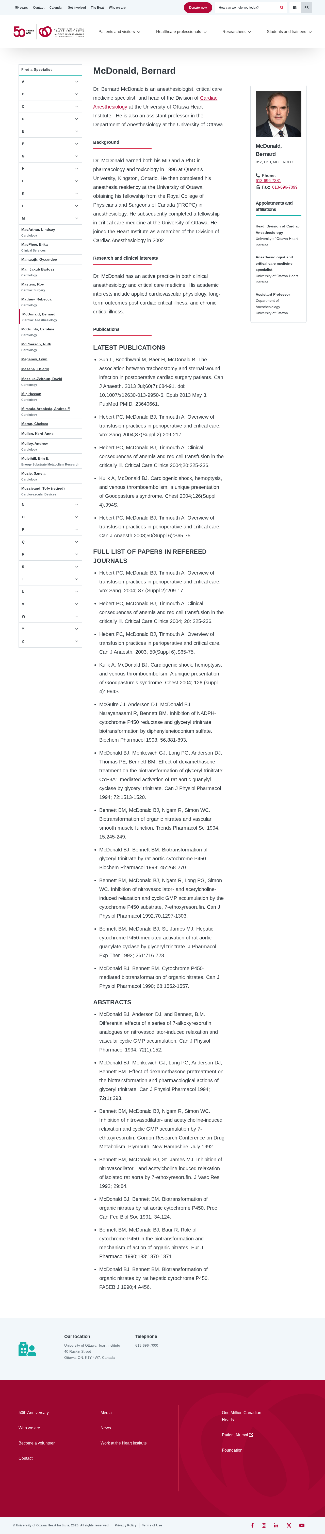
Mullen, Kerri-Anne (37, 434)
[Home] (51, 32)
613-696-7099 (285, 187)
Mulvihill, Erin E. (35, 458)
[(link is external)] (253, 1525)
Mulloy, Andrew (34, 443)
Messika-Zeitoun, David (41, 379)
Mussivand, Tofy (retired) (43, 488)
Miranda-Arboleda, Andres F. (45, 409)
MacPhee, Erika (34, 244)
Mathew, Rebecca (36, 299)
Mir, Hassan (31, 394)
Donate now (198, 7)
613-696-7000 (146, 1345)
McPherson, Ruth (36, 344)
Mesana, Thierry (35, 369)
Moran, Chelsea (34, 424)
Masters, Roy (32, 284)
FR (306, 7)
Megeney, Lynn (34, 359)
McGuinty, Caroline (37, 329)
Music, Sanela (33, 473)
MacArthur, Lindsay (38, 229)
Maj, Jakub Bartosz (37, 269)
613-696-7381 (268, 181)
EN (295, 7)
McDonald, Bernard (39, 314)
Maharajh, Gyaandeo (39, 259)
